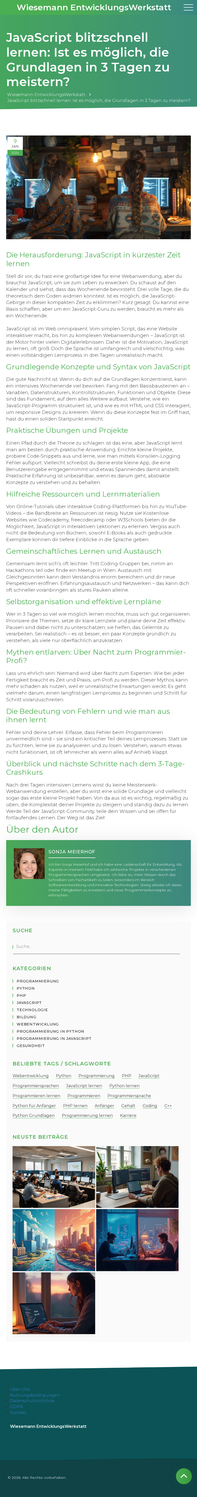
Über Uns (19, 1389)
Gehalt (128, 1105)
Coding (150, 1105)
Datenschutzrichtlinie (32, 1400)
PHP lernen (75, 1105)
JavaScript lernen (84, 1085)
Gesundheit (31, 1045)
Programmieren (83, 1095)
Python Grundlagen (34, 1115)
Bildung (26, 1017)
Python (26, 988)
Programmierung (38, 981)
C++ (168, 1105)
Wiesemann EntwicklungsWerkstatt (94, 7)
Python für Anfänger (34, 1105)
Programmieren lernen (36, 1095)
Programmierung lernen (87, 1115)
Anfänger (104, 1105)
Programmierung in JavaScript (54, 1038)
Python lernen (124, 1085)
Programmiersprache (129, 1095)
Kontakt (18, 1412)
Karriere (128, 1115)
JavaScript (29, 1002)
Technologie (32, 1010)
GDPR (16, 1406)
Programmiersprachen (36, 1085)
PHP (21, 995)
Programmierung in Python (50, 1031)
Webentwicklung (38, 1024)
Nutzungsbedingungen (35, 1395)
